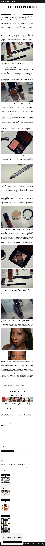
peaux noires (11, 410)
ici (22, 293)
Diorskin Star (8, 63)
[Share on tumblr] (10, 408)
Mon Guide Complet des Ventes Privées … (4, 405)
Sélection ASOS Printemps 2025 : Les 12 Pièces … (13, 405)
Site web (2, 446)
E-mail (2, 442)
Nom (2, 437)
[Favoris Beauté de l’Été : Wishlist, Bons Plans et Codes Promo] (29, 399)
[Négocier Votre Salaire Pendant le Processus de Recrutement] (21, 399)
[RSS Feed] (22, 392)
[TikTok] (10, 1)
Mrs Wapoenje (7, 460)
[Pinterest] (5, 1)
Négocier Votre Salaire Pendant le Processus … (20, 405)
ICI (24, 35)
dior (7, 410)
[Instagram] (3, 1)
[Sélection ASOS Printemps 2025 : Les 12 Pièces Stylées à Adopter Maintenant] (13, 399)
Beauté (20, 14)
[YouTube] (8, 1)
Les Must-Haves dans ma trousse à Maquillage (8, 415)
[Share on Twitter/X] (7, 408)
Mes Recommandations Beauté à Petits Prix (25, 415)
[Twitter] (1, 1)
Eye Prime (14, 198)
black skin (4, 410)
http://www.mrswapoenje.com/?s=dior (25, 467)
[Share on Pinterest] (9, 408)
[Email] (24, 392)
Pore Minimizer (4, 35)
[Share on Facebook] (6, 408)
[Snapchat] (20, 392)
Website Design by (38, 544)
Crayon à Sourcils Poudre (10, 183)
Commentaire (3, 425)
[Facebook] (12, 1)
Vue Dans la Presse (35, 543)
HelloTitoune (22, 7)
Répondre (4, 470)
